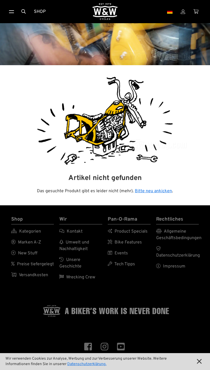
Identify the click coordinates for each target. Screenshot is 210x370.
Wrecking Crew (77, 277)
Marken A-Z (26, 242)
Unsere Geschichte (70, 263)
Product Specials (128, 231)
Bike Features (125, 242)
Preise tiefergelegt (32, 264)
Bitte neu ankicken (153, 191)
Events (118, 253)
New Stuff (24, 253)
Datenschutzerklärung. (86, 364)
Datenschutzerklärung (177, 252)
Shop (40, 11)
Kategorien (26, 231)
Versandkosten (29, 275)
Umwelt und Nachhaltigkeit (74, 246)
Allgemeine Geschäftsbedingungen (177, 235)
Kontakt (71, 231)
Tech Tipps (121, 264)
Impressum (170, 266)
